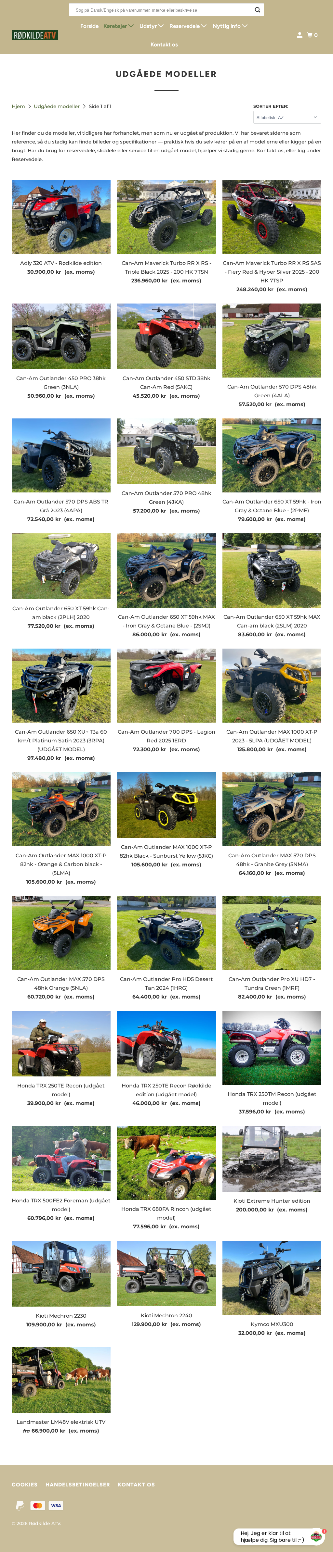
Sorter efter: (270, 106)
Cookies (25, 1485)
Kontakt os (164, 44)
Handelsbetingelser (78, 1485)
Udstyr (149, 26)
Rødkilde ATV (44, 1523)
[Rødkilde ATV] (35, 35)
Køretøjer (115, 26)
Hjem (19, 106)
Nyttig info (227, 26)
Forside (89, 26)
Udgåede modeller (57, 106)
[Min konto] (300, 35)
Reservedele (185, 26)
